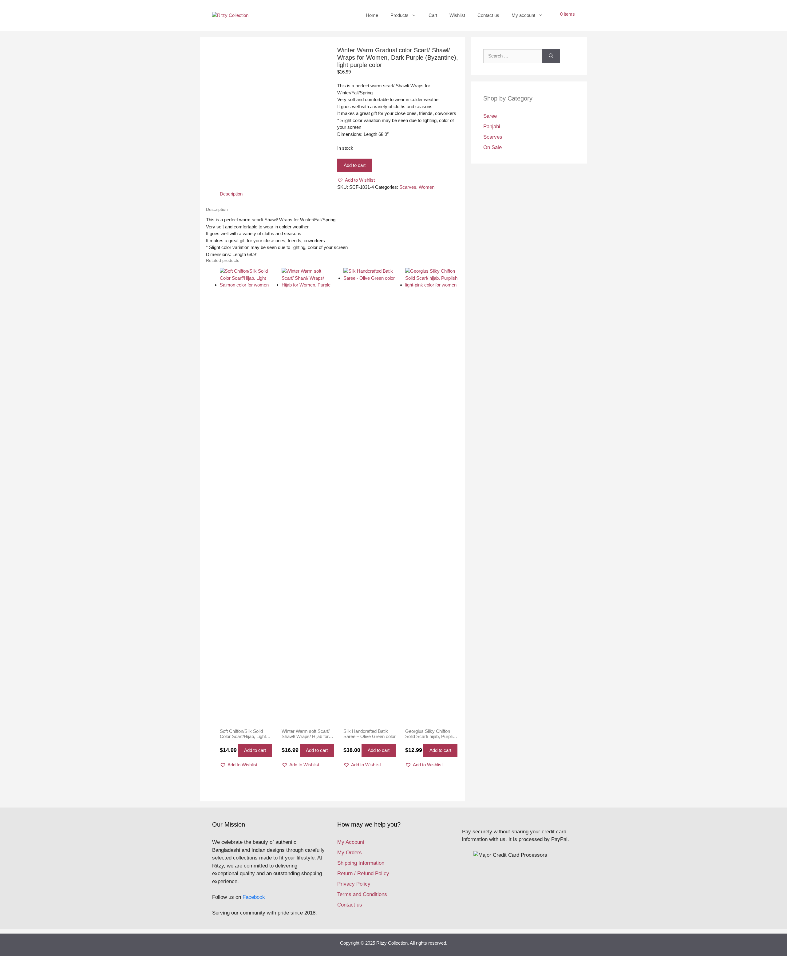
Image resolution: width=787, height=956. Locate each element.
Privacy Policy (353, 884)
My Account (350, 842)
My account (523, 15)
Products (399, 15)
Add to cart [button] (255, 750)
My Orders (349, 852)
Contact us (488, 15)
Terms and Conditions (362, 894)
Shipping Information (360, 863)
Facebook (254, 897)
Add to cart (355, 165)
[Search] (551, 56)
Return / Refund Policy (363, 873)
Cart (433, 15)
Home (372, 15)
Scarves (407, 187)
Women (426, 187)
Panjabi (491, 126)
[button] (356, 180)
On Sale (492, 147)
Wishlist (457, 15)
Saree (490, 116)
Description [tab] (231, 193)
